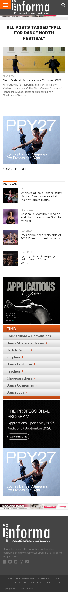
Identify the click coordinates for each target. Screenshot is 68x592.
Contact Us (19, 582)
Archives (35, 582)
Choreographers (19, 378)
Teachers (14, 371)
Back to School (18, 350)
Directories (53, 582)
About (58, 578)
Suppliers (14, 357)
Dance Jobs (15, 392)
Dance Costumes (20, 364)
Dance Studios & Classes (26, 343)
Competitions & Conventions (29, 336)
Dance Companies (20, 385)
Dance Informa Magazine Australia (27, 578)
